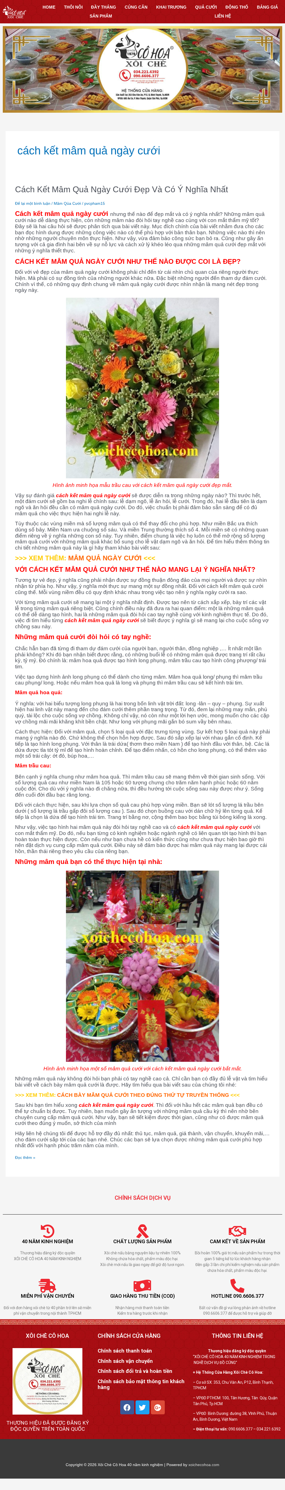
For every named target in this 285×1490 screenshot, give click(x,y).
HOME (49, 7)
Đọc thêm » (25, 1157)
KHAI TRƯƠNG (171, 7)
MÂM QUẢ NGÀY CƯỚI (105, 558)
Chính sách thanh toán (125, 1351)
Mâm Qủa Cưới (67, 203)
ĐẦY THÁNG (103, 7)
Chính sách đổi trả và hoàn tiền (135, 1371)
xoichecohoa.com (203, 1464)
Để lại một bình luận (32, 203)
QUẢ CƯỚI (206, 7)
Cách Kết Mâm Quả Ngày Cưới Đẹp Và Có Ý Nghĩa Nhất (121, 189)
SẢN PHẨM (101, 16)
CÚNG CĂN (136, 7)
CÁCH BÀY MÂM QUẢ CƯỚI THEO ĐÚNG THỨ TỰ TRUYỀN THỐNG (143, 1095)
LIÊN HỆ (223, 16)
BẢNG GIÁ (267, 7)
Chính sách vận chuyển (125, 1361)
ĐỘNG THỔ (236, 7)
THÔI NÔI (73, 7)
